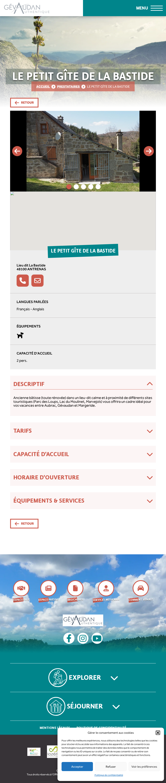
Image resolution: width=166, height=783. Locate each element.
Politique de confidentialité (109, 775)
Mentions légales (55, 728)
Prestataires (68, 86)
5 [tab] (98, 186)
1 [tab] (68, 186)
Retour (27, 102)
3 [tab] (83, 186)
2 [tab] (76, 186)
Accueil (43, 86)
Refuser (111, 766)
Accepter (77, 766)
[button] (158, 733)
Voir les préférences (144, 766)
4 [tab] (90, 186)
